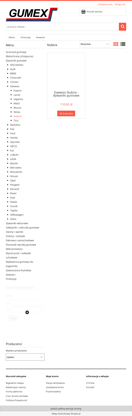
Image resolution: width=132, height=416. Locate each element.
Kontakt (90, 387)
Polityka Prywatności (16, 400)
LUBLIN (14, 154)
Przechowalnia (53, 391)
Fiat (12, 129)
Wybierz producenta (16, 350)
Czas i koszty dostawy (17, 396)
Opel (13, 180)
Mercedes (15, 167)
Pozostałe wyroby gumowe (21, 244)
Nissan (14, 176)
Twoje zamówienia (55, 382)
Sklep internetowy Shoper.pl (66, 413)
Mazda (14, 163)
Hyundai (15, 142)
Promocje (11, 279)
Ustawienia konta (55, 387)
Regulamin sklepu (15, 382)
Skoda (13, 201)
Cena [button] (9, 295)
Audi (12, 69)
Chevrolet (15, 77)
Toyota (14, 210)
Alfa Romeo (16, 64)
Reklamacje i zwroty (16, 387)
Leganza (18, 99)
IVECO (13, 146)
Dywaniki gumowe (16, 60)
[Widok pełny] (122, 44)
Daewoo (14, 86)
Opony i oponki (14, 231)
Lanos (17, 94)
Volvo (13, 219)
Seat (12, 197)
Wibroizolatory (14, 249)
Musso (17, 107)
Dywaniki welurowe (17, 223)
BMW (13, 73)
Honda (14, 137)
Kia (12, 150)
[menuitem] (12, 37)
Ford (12, 133)
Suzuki (14, 206)
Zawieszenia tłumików (18, 270)
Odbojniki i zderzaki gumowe (22, 227)
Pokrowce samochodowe (20, 240)
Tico (16, 120)
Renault (14, 189)
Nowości (10, 274)
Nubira (18, 116)
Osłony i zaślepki (15, 236)
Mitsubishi (16, 171)
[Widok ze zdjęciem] (115, 44)
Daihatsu (15, 124)
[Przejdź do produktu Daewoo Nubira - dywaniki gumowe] (66, 71)
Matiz (17, 103)
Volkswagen (17, 214)
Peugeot (14, 184)
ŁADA (13, 159)
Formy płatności (14, 391)
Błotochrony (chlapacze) (19, 56)
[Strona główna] (32, 14)
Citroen (14, 82)
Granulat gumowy (16, 52)
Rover (13, 193)
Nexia (17, 112)
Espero (17, 90)
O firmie (90, 382)
